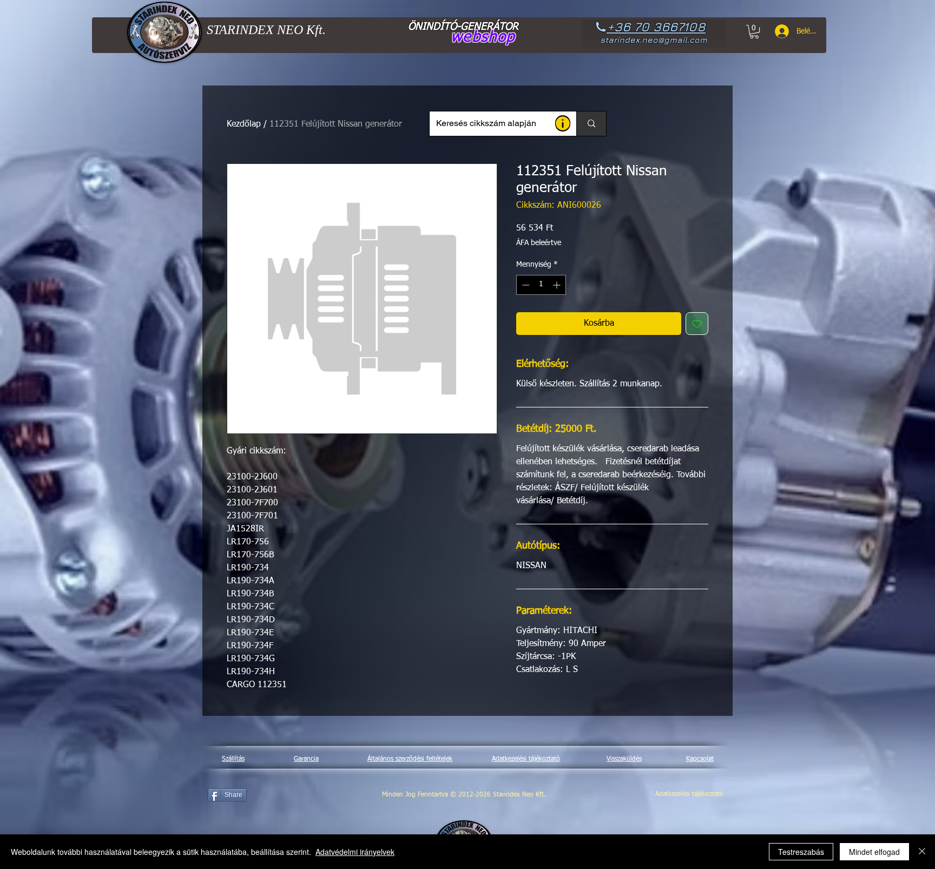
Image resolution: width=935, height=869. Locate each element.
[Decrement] (524, 284)
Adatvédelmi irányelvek (354, 851)
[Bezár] (922, 851)
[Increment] (557, 284)
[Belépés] (778, 31)
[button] (562, 123)
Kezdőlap (244, 124)
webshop (483, 37)
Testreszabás (801, 851)
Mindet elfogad (874, 851)
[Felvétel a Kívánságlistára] (697, 323)
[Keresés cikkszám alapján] (591, 123)
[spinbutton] (541, 284)
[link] (754, 31)
